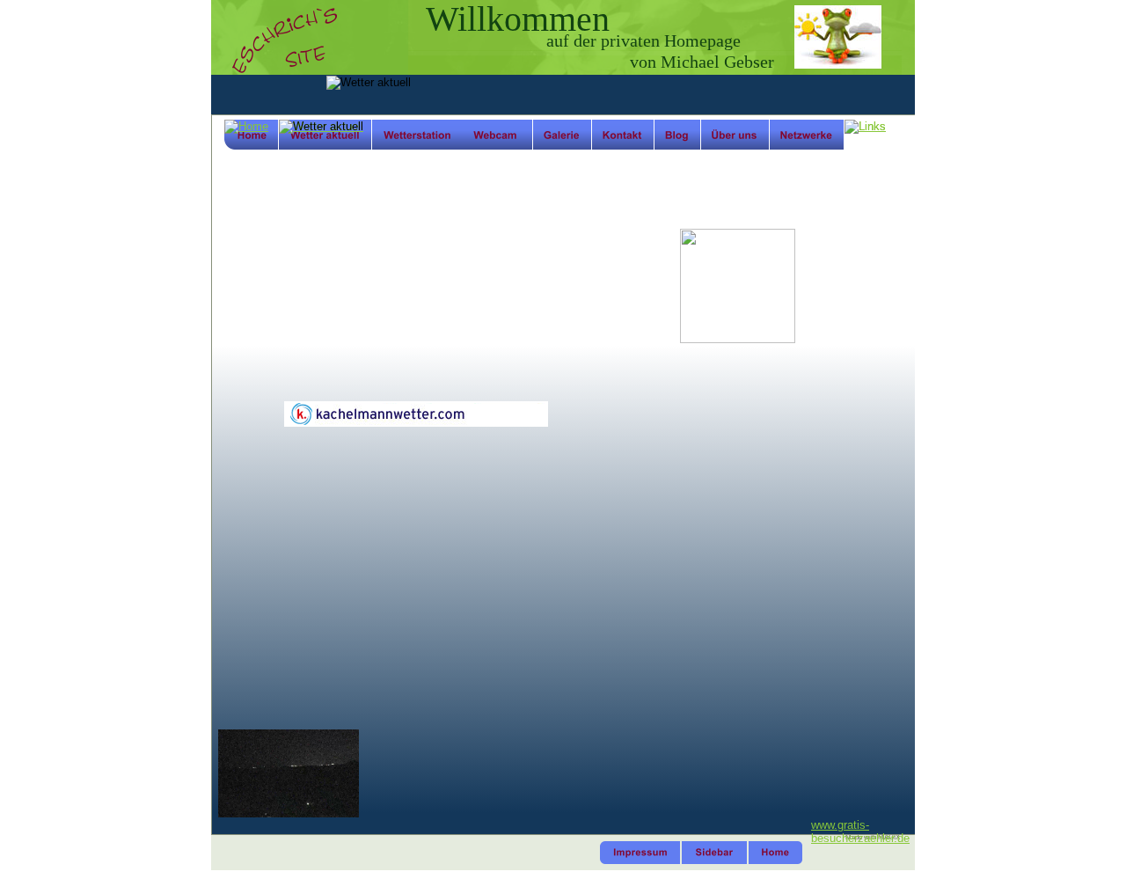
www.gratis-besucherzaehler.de (860, 831)
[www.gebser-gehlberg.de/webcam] (288, 813)
